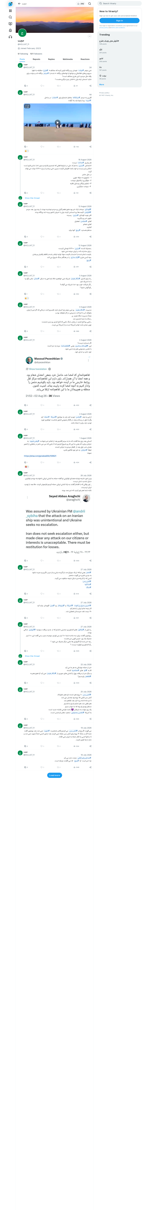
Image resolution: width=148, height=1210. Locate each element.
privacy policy (103, 27)
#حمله (46, 416)
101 (36, 53)
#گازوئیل (32, 629)
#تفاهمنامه (65, 345)
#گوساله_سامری (81, 345)
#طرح (45, 70)
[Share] (90, 86)
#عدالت (81, 162)
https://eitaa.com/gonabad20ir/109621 (40, 456)
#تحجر (88, 572)
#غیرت (88, 100)
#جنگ (88, 587)
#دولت (81, 70)
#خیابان (84, 450)
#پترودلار (61, 605)
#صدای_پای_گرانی (84, 757)
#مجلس (83, 221)
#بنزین (81, 165)
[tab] (22, 59)
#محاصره (75, 670)
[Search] (89, 4)
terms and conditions (118, 27)
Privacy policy (104, 93)
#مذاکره (88, 584)
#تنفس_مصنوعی (77, 712)
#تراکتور (81, 629)
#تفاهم (88, 676)
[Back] (19, 3)
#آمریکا (53, 416)
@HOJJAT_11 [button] (28, 67)
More (101, 84)
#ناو (85, 670)
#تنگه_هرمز (75, 278)
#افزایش (87, 212)
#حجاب (55, 97)
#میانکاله (76, 97)
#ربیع (78, 230)
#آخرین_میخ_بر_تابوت (82, 605)
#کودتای (88, 209)
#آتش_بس (87, 581)
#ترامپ (78, 416)
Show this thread (32, 198)
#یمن (52, 605)
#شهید (46, 730)
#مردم (46, 73)
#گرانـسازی (75, 257)
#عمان (36, 278)
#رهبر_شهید (34, 441)
